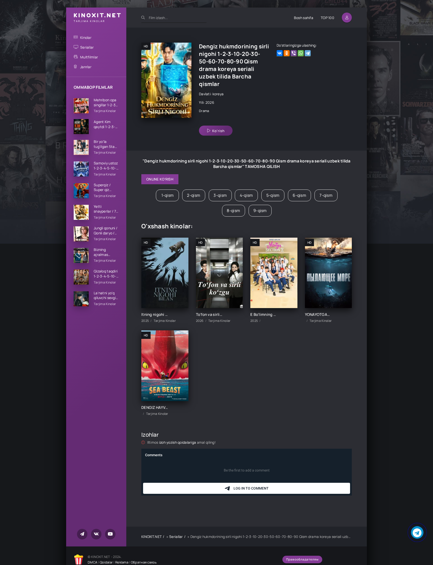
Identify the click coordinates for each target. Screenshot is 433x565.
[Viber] (294, 53)
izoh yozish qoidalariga (178, 442)
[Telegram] (308, 53)
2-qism (193, 195)
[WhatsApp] (301, 53)
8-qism (233, 210)
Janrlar (85, 66)
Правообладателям (302, 559)
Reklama (121, 562)
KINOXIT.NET (151, 536)
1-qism (167, 195)
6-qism (299, 195)
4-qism (246, 195)
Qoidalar (106, 562)
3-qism (220, 195)
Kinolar (85, 37)
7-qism (326, 195)
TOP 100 (327, 17)
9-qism (260, 210)
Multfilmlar (89, 57)
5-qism (273, 195)
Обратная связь (144, 562)
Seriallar (87, 47)
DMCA (92, 562)
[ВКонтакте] (280, 53)
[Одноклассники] (287, 53)
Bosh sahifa (303, 17)
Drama (204, 111)
